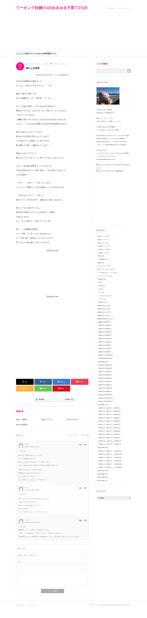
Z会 (100, 289)
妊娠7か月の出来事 (104, 345)
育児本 (99, 256)
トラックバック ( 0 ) (72, 435)
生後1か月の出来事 (104, 368)
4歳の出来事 (101, 474)
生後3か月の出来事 (104, 375)
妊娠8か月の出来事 (104, 348)
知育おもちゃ (102, 302)
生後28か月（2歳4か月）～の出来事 (109, 457)
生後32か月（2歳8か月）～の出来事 (109, 464)
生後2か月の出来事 (104, 371)
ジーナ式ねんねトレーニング (106, 272)
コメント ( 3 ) (85, 435)
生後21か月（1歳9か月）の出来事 (108, 437)
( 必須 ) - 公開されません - (28, 555)
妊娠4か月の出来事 (104, 335)
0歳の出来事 (101, 361)
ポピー (100, 292)
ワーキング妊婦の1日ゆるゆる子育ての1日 (52, 8)
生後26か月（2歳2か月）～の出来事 (109, 454)
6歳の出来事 (101, 480)
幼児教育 (100, 279)
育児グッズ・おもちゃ (104, 269)
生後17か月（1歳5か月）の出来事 (108, 424)
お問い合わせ (111, 8)
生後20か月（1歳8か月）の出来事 (108, 434)
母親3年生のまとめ (103, 312)
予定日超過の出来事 (104, 358)
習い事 (100, 285)
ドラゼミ (101, 299)
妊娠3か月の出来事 (104, 332)
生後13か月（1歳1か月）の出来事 (108, 411)
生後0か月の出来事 (104, 365)
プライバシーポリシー (124, 8)
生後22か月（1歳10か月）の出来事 (108, 441)
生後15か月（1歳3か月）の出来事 (108, 418)
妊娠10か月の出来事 (104, 355)
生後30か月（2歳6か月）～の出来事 (109, 460)
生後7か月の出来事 (104, 388)
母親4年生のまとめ (103, 315)
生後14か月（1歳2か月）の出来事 (108, 414)
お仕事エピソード (103, 246)
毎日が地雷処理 (21, 425)
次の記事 (67, 399)
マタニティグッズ (103, 266)
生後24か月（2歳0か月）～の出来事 (38, 64)
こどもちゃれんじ (104, 295)
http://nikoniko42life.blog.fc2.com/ (105, 159)
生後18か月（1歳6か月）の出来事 (108, 427)
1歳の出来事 (101, 404)
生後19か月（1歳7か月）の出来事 (108, 431)
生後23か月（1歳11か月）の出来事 (108, 444)
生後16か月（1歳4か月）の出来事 (108, 421)
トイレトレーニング (103, 276)
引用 (85, 444)
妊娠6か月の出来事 (104, 342)
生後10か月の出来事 (104, 398)
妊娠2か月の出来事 (104, 328)
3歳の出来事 (101, 470)
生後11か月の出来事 (104, 401)
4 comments (55, 63)
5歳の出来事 (101, 477)
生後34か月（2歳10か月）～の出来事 (109, 467)
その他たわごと (102, 249)
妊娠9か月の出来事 (104, 351)
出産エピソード (102, 239)
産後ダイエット (103, 252)
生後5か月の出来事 (104, 381)
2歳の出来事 (101, 447)
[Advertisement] (73, 33)
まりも (65, 64)
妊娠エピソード (102, 236)
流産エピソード (102, 243)
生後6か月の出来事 (104, 385)
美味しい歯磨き (21, 419)
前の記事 (41, 399)
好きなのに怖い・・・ (75, 419)
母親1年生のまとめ (103, 305)
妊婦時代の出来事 (103, 322)
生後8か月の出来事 (104, 391)
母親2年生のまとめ (103, 309)
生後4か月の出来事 (104, 378)
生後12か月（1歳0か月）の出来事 (108, 408)
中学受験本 (102, 259)
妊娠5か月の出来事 (104, 338)
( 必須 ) (22, 548)
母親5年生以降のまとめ (104, 318)
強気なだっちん (47, 419)
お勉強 (99, 262)
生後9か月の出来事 (104, 394)
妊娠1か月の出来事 (104, 325)
